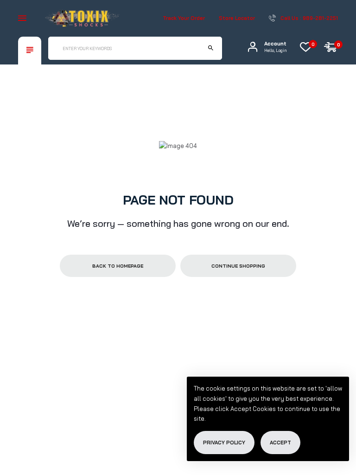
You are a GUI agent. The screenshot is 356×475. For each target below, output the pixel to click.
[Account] (252, 47)
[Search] (210, 48)
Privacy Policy (224, 442)
